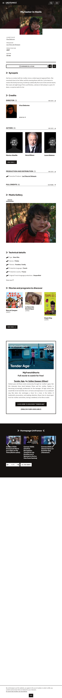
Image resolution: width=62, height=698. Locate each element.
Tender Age (19, 381)
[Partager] (50, 66)
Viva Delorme (10, 39)
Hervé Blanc (29, 155)
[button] (52, 207)
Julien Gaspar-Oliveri (38, 381)
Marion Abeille (11, 155)
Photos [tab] (10, 200)
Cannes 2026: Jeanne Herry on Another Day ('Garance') (30, 449)
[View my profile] (57, 3)
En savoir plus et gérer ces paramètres (16, 691)
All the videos (26, 464)
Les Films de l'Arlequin (13, 45)
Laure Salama (49, 155)
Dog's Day (48, 318)
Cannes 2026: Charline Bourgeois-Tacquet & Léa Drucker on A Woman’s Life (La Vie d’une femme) (13, 452)
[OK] (31, 695)
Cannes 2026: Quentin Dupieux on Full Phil (47, 449)
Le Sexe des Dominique (29, 308)
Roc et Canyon (11, 310)
